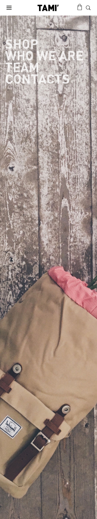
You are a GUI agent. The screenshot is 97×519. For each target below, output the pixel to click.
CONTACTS (37, 80)
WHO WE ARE (44, 56)
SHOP (21, 45)
